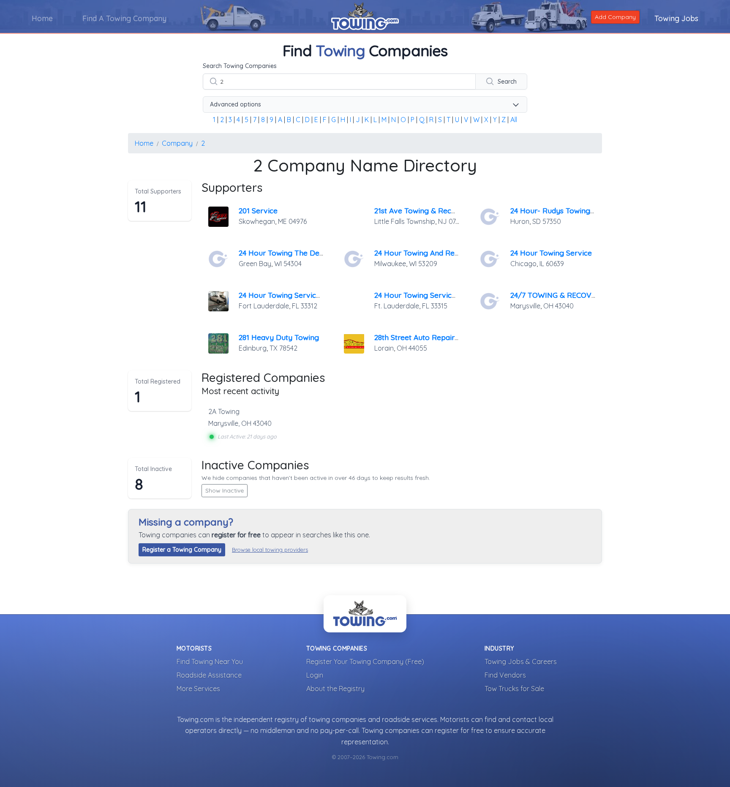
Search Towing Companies (240, 66)
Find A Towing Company (124, 18)
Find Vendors (505, 675)
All (513, 119)
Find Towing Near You (210, 661)
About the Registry (335, 688)
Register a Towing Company (181, 549)
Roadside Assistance (209, 675)
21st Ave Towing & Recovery (422, 210)
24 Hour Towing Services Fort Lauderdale (445, 295)
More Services (198, 688)
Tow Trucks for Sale (514, 688)
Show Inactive (224, 490)
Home (42, 18)
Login (314, 675)
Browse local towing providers (270, 549)
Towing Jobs (676, 18)
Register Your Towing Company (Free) (365, 661)
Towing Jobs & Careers (521, 661)
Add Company (615, 17)
